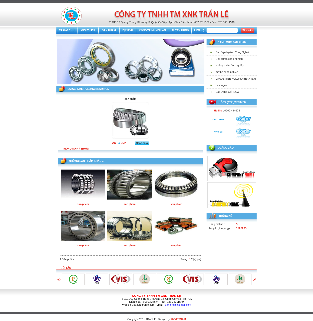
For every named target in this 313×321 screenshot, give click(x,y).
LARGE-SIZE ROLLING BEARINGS (236, 78)
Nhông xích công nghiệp (230, 65)
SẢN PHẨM (109, 30)
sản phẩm (83, 204)
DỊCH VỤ (127, 30)
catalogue (221, 85)
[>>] (199, 259)
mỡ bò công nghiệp (227, 72)
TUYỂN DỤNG (180, 30)
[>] (194, 259)
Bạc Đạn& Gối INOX (227, 91)
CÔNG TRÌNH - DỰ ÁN (152, 30)
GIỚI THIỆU (88, 30)
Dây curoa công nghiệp (229, 58)
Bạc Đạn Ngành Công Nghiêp (233, 52)
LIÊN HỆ (199, 30)
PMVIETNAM (178, 319)
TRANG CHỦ (67, 30)
